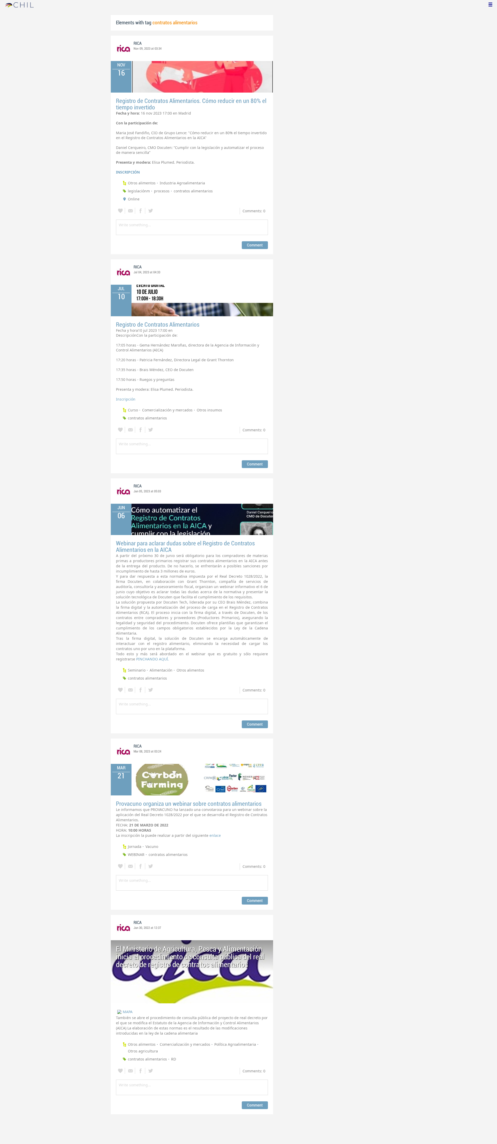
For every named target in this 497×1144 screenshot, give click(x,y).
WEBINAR (136, 854)
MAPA (128, 1011)
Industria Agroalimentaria (182, 182)
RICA (138, 43)
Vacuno (151, 846)
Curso (133, 410)
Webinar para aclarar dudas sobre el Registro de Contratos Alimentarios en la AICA (185, 546)
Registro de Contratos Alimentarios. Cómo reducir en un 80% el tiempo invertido (191, 104)
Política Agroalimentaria (235, 1044)
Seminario (136, 670)
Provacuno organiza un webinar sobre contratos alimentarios (188, 804)
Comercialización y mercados (167, 410)
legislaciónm (139, 191)
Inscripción (126, 399)
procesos (162, 191)
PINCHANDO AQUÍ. (152, 659)
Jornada (134, 846)
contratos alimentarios (193, 191)
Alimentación (161, 670)
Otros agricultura (143, 1051)
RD (173, 1059)
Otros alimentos (142, 182)
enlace (215, 835)
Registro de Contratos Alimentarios (157, 324)
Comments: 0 (254, 210)
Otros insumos (209, 410)
